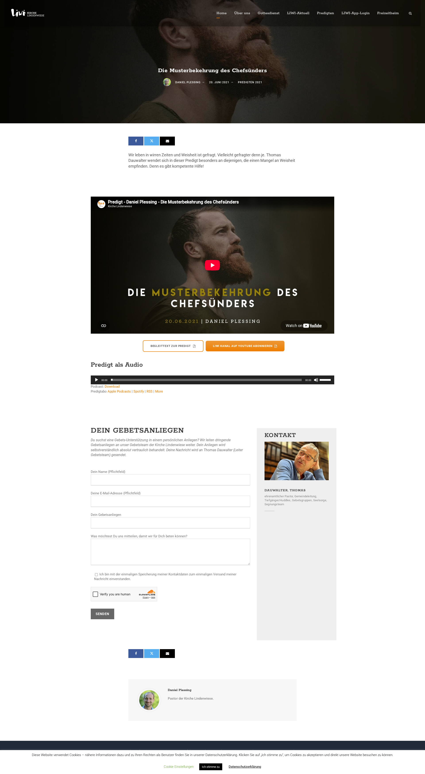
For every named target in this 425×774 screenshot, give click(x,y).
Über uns (242, 13)
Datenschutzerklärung (245, 767)
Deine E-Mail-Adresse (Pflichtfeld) (116, 493)
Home (221, 13)
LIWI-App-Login (356, 13)
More (159, 391)
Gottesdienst (269, 13)
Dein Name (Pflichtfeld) (108, 472)
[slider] (326, 379)
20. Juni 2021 (219, 82)
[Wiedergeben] (96, 380)
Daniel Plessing (188, 82)
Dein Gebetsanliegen (106, 515)
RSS (150, 391)
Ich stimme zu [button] (211, 766)
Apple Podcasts (119, 391)
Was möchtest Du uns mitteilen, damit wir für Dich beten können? (139, 536)
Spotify (138, 391)
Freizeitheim (388, 13)
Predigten (325, 13)
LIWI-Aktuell (298, 13)
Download (112, 387)
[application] (212, 379)
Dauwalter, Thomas (285, 490)
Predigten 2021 (250, 82)
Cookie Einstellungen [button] (179, 767)
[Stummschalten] (316, 380)
